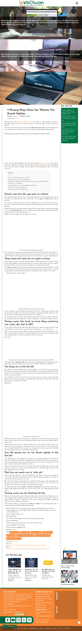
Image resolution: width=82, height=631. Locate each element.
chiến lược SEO (11, 535)
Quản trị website (25, 532)
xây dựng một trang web (14, 538)
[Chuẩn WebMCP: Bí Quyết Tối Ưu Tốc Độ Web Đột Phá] (14, 562)
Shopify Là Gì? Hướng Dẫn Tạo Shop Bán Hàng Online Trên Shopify (26, 545)
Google (43, 329)
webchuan (15, 116)
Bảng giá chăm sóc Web (42, 596)
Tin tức (17, 118)
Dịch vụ (41, 628)
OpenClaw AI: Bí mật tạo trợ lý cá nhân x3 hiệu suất (68, 132)
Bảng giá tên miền (41, 607)
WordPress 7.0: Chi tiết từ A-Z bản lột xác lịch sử (31, 571)
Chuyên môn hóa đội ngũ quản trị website (19, 177)
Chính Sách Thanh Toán (42, 620)
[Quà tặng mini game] (69, 576)
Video (54, 628)
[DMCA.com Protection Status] (20, 614)
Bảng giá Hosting (41, 605)
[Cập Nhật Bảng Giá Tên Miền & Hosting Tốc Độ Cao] (48, 562)
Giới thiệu (24, 628)
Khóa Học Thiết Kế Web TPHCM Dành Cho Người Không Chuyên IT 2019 (27, 549)
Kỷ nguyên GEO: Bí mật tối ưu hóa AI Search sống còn (69, 138)
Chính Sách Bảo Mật (42, 622)
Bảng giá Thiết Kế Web (42, 594)
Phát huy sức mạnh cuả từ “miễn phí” (17, 187)
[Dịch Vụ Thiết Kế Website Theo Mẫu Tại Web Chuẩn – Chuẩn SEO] (69, 555)
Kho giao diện (33, 628)
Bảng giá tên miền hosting (43, 602)
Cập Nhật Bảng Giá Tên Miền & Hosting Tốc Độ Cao (48, 571)
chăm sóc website (36, 532)
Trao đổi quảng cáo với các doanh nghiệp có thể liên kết (22, 185)
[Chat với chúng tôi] (79, 623)
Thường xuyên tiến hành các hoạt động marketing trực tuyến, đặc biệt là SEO (28, 181)
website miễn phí (47, 532)
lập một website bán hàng (42, 535)
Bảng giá (48, 628)
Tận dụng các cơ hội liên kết (15, 183)
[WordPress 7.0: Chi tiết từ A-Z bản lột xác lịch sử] (31, 562)
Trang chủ (16, 628)
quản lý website (14, 532)
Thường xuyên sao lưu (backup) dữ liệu (18, 189)
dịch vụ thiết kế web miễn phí (25, 535)
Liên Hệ (67, 628)
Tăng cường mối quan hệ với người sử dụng (19, 179)
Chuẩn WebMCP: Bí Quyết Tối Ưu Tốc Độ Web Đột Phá (14, 571)
